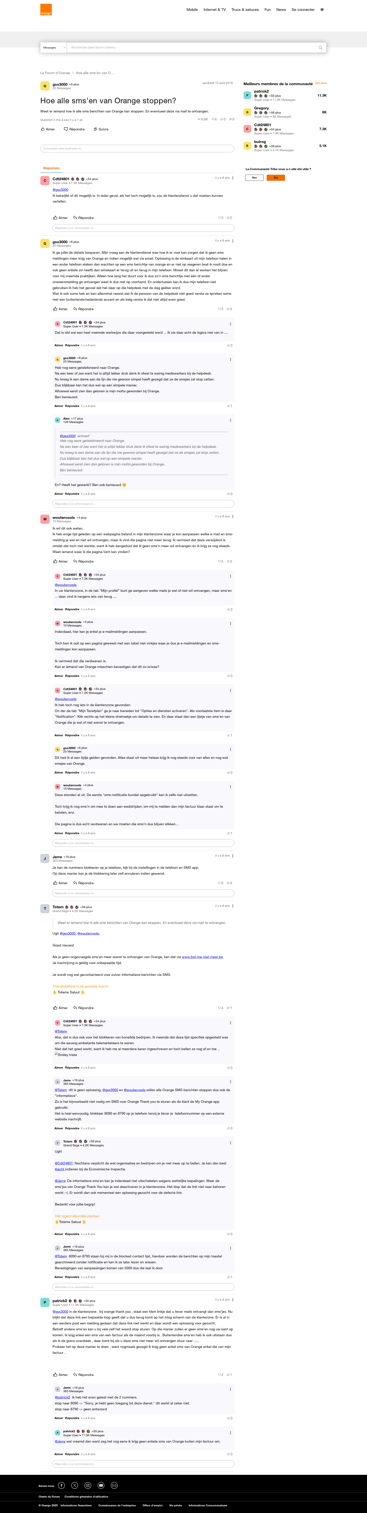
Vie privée (175, 1505)
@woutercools (65, 585)
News (281, 9)
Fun (268, 9)
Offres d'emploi (153, 1505)
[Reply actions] (230, 324)
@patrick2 (62, 1397)
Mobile (192, 9)
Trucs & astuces (245, 9)
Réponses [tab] (51, 168)
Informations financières (76, 1505)
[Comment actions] (232, 178)
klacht (60, 1169)
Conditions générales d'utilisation (86, 1496)
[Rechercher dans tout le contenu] (320, 47)
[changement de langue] (322, 9)
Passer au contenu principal (20, 3)
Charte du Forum (49, 1496)
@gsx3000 (60, 189)
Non (254, 177)
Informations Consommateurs (208, 1505)
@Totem (61, 1031)
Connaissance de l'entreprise (117, 1505)
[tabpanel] (137, 822)
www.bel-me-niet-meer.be (202, 957)
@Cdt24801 (64, 1163)
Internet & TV (215, 9)
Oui (276, 177)
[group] (203, 119)
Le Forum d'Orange (55, 72)
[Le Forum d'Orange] (46, 9)
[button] (58, 345)
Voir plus (321, 83)
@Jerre (60, 1181)
